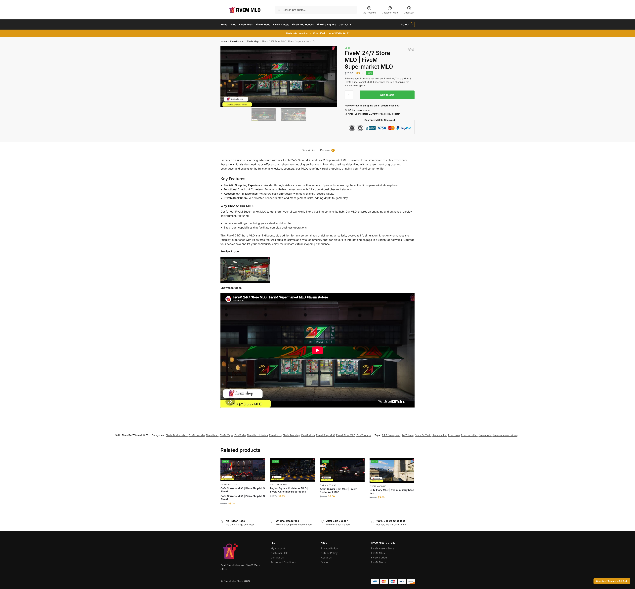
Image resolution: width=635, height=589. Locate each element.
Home (223, 41)
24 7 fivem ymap (391, 435)
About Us (326, 557)
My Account (369, 12)
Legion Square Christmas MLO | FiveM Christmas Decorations (289, 490)
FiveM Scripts (379, 557)
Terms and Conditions (283, 562)
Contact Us (277, 557)
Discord (325, 562)
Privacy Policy (329, 548)
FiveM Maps (236, 41)
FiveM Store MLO (345, 435)
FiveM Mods (308, 435)
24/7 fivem (408, 435)
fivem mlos (454, 435)
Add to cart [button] (242, 510)
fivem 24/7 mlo (423, 435)
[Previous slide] (225, 76)
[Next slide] (331, 76)
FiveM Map (252, 41)
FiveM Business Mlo (176, 435)
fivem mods (485, 435)
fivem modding (469, 435)
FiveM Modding (291, 435)
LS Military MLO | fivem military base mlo (392, 491)
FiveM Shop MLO (325, 435)
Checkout (409, 12)
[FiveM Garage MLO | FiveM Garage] (409, 49)
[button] (408, 25)
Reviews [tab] (327, 150)
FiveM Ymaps (363, 435)
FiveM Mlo (240, 435)
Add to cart (387, 94)
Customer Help (390, 12)
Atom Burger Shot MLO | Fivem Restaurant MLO (338, 490)
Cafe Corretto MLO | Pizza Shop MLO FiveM (242, 490)
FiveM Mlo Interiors (257, 435)
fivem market (439, 435)
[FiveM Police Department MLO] (413, 49)
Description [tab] (309, 150)
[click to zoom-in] (278, 76)
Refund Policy (329, 553)
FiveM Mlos (275, 435)
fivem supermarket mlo (505, 435)
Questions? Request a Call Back (611, 581)
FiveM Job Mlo (197, 435)
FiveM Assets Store (382, 548)
